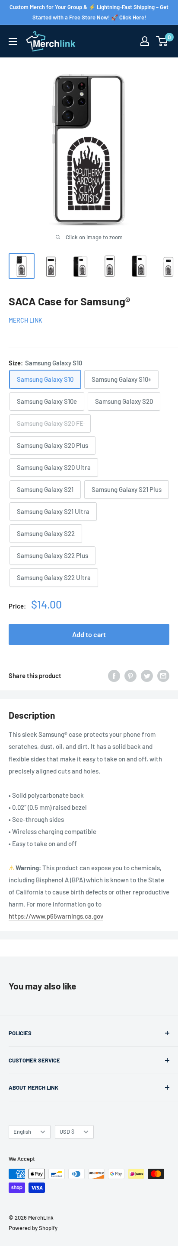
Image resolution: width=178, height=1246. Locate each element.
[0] (162, 41)
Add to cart (89, 634)
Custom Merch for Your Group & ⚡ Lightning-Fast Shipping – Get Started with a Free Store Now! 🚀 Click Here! (89, 12)
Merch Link (25, 320)
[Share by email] (163, 675)
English (22, 1131)
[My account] (144, 41)
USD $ (67, 1131)
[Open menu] (13, 41)
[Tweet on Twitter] (147, 675)
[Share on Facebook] (114, 675)
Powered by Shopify (33, 1227)
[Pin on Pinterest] (130, 675)
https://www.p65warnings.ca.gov (56, 916)
